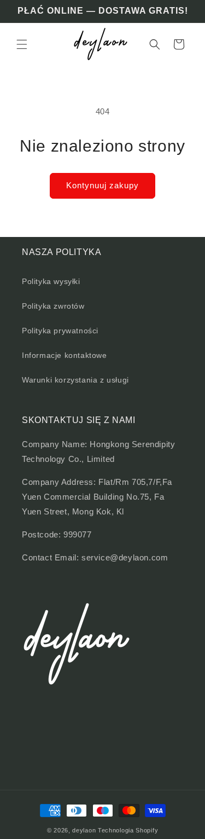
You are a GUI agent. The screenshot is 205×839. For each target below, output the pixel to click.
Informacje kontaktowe (64, 355)
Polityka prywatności (60, 330)
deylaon (84, 830)
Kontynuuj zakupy (102, 185)
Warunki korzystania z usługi (75, 379)
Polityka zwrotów (53, 306)
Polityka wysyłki (51, 281)
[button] (22, 44)
